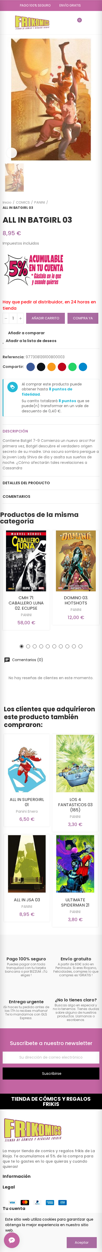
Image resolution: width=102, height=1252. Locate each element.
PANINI (26, 615)
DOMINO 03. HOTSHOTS (76, 600)
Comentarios (16, 496)
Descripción (15, 431)
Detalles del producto (26, 483)
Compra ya (83, 318)
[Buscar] (68, 22)
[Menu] (5, 22)
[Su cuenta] (87, 22)
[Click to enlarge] (12, 153)
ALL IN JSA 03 (27, 900)
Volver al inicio (89, 205)
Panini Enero (27, 811)
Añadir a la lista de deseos (31, 340)
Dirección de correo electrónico (51, 367)
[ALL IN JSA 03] (27, 863)
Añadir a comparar (26, 333)
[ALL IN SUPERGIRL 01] (27, 763)
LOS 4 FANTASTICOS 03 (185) (75, 805)
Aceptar (82, 1242)
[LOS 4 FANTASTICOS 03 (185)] (75, 763)
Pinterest (62, 367)
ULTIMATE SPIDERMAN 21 (75, 902)
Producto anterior (82, 205)
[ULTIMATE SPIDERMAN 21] (75, 863)
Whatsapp (72, 367)
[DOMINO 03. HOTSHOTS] (75, 560)
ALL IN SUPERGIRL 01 (27, 802)
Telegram (83, 367)
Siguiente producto (95, 205)
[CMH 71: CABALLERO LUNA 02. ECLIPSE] (26, 560)
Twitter (41, 367)
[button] (33, 5)
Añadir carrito (45, 318)
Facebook (30, 367)
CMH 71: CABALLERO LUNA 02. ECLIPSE (26, 603)
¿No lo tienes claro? (76, 1000)
